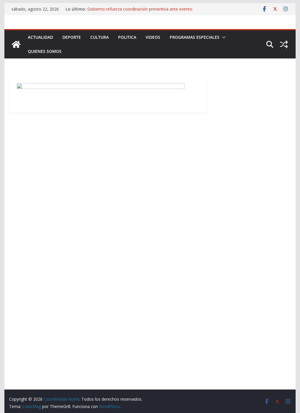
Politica (127, 37)
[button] (222, 37)
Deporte (71, 37)
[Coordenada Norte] (16, 44)
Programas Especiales (194, 37)
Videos (153, 37)
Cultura (99, 37)
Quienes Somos (45, 51)
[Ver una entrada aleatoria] (284, 44)
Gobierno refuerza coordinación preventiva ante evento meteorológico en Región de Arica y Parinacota (139, 12)
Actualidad (40, 37)
